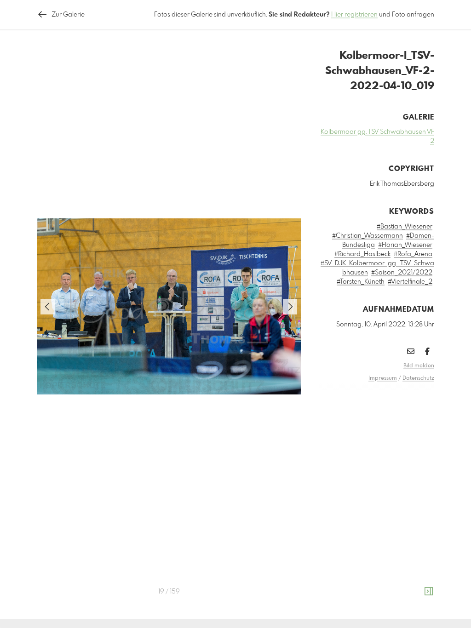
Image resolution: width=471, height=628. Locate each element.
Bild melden (418, 366)
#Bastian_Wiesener (404, 226)
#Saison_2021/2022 (401, 272)
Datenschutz (418, 378)
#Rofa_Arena (413, 254)
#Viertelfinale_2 (410, 282)
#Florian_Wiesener (405, 245)
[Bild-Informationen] (428, 591)
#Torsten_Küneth (361, 282)
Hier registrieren (354, 14)
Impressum (382, 378)
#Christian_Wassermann (367, 236)
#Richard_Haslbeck (362, 254)
